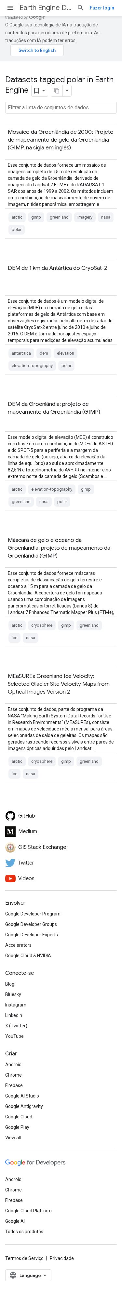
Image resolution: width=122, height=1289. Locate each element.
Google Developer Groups (31, 924)
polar (16, 229)
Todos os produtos (24, 1231)
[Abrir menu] (10, 8)
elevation (65, 353)
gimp (36, 217)
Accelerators (18, 945)
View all (13, 1137)
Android (13, 1064)
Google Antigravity (24, 1106)
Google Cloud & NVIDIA (28, 955)
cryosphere (41, 625)
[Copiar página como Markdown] (57, 90)
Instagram (15, 1004)
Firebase (14, 1085)
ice (14, 637)
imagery (84, 217)
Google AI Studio (22, 1095)
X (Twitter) (16, 1025)
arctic (17, 217)
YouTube (14, 1036)
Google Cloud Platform (28, 1210)
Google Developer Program (33, 913)
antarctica (21, 353)
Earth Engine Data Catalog (46, 7)
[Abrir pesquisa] (81, 8)
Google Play (17, 1127)
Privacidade (62, 1258)
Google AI (15, 1221)
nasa (105, 217)
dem (44, 353)
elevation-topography (32, 365)
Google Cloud (18, 1116)
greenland (59, 217)
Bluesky (13, 994)
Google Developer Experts (31, 934)
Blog (9, 984)
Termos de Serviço (24, 1258)
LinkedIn (13, 1015)
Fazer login (102, 7)
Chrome (13, 1075)
